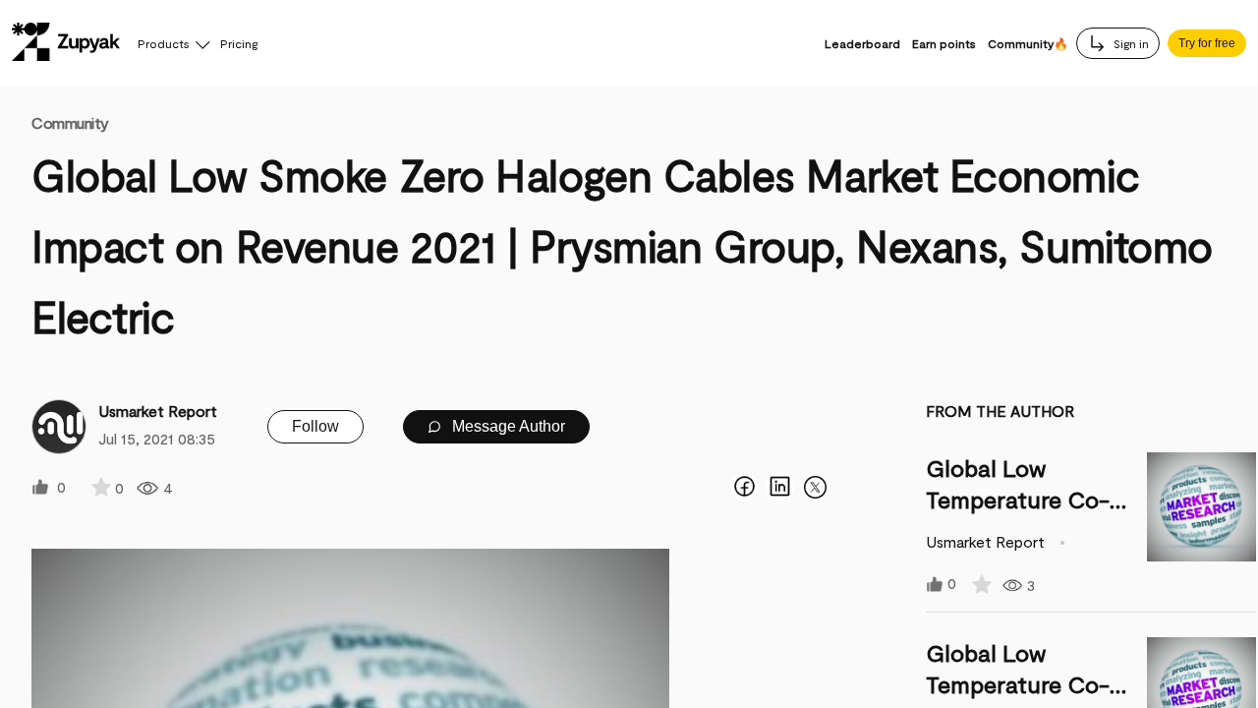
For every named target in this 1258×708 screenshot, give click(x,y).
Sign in (1130, 43)
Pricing (238, 43)
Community (70, 122)
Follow (315, 426)
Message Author (506, 426)
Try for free (1206, 43)
